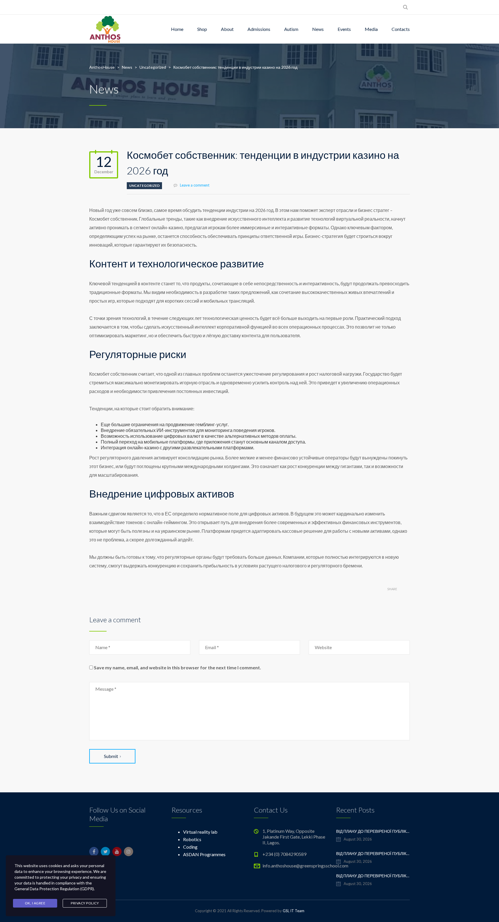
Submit (111, 756)
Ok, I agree (35, 903)
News (318, 29)
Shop (202, 29)
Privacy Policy (85, 903)
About (227, 29)
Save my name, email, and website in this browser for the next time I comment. (177, 667)
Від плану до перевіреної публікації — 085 (373, 831)
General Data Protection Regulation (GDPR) (54, 888)
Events (344, 29)
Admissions (258, 29)
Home (177, 29)
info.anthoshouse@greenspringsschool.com (305, 865)
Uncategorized (144, 185)
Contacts (401, 29)
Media (371, 29)
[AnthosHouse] (104, 29)
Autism (291, 29)
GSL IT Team (293, 910)
